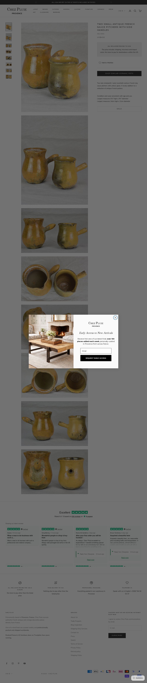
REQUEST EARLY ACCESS (96, 358)
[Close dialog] (115, 318)
